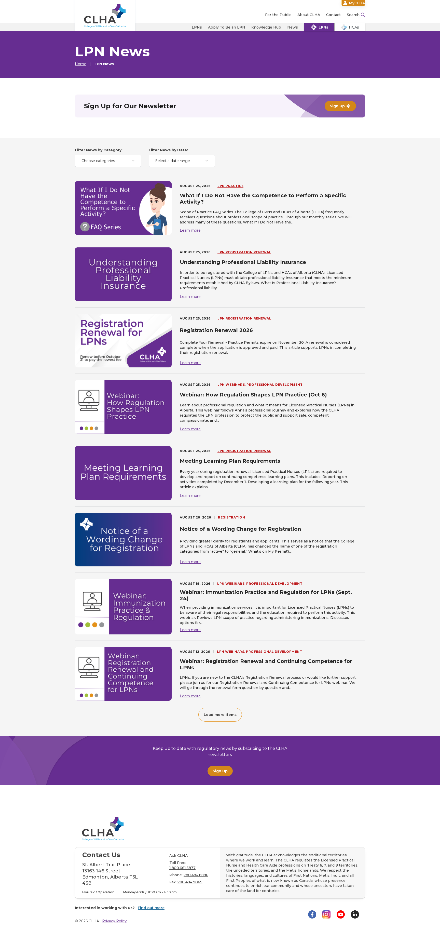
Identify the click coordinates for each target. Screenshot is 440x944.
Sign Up (220, 771)
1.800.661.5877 (182, 868)
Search (353, 14)
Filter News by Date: (168, 150)
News (292, 27)
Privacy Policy (114, 921)
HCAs (354, 27)
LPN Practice (230, 186)
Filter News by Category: (98, 150)
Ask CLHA (178, 855)
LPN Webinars (231, 385)
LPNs (197, 27)
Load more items (220, 714)
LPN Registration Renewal (244, 252)
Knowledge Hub (266, 27)
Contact (333, 14)
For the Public (278, 14)
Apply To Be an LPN (226, 27)
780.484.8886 (196, 875)
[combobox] (108, 161)
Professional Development (274, 385)
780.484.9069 (189, 882)
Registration (231, 517)
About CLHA (308, 14)
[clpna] (105, 16)
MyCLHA (357, 3)
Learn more (190, 230)
